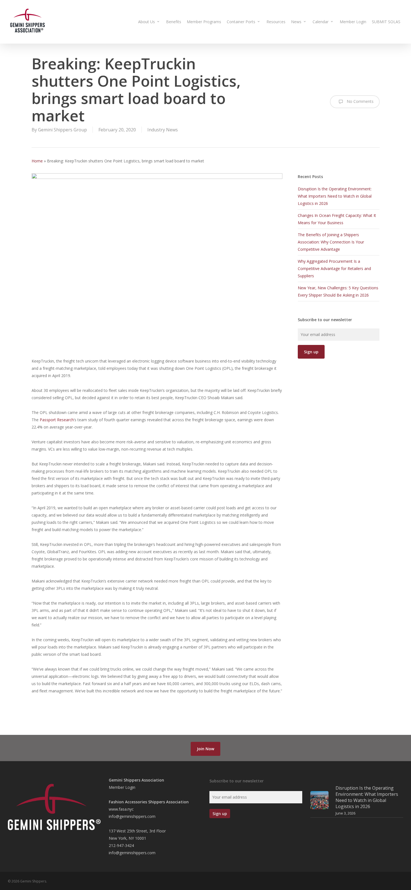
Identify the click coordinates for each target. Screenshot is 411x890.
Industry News (162, 130)
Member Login (122, 787)
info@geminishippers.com (132, 816)
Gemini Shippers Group (62, 130)
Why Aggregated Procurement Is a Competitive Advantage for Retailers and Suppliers (334, 268)
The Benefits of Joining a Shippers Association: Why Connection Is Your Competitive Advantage (331, 242)
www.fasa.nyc (121, 809)
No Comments (360, 101)
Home (37, 161)
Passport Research (57, 419)
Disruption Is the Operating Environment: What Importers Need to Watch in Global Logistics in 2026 (335, 196)
